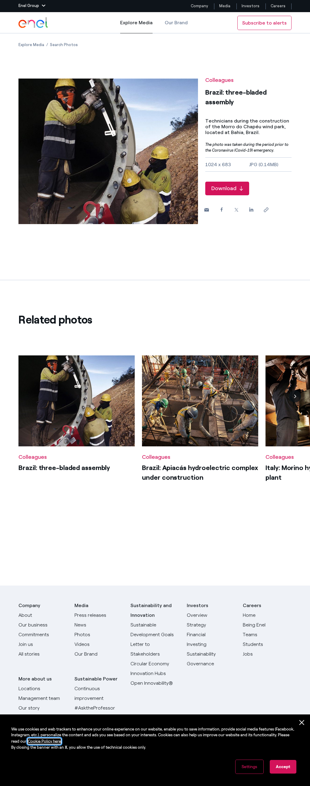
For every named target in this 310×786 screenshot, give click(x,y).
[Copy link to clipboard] (266, 210)
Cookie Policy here (44, 741)
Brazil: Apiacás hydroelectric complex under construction (200, 473)
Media (224, 6)
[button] (32, 6)
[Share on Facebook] (221, 210)
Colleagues (219, 80)
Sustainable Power (95, 679)
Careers (278, 6)
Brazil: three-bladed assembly (64, 468)
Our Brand (176, 22)
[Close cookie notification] (301, 722)
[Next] (295, 396)
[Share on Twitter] (236, 210)
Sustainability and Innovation (151, 610)
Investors (250, 6)
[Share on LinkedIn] (251, 210)
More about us (35, 679)
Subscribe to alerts (264, 23)
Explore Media (136, 26)
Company (199, 6)
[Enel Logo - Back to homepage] (33, 22)
